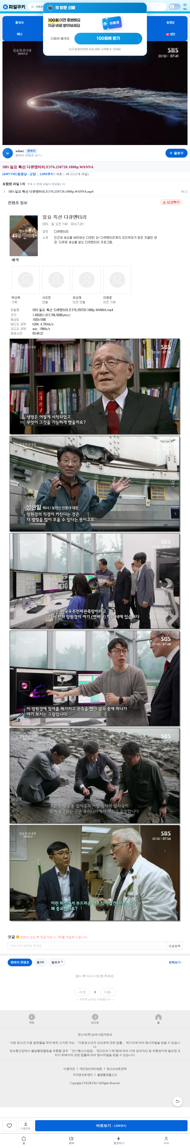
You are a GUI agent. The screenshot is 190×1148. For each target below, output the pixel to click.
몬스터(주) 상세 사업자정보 (95, 1034)
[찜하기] (9, 1125)
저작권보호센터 (83, 1074)
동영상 (170, 22)
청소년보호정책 (117, 1069)
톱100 (19, 22)
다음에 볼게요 (60, 38)
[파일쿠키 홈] (14, 6)
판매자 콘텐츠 (20, 962)
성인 (170, 34)
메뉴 (185, 9)
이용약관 (69, 1069)
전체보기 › (175, 962)
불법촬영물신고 (107, 1074)
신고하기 (173, 202)
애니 (19, 34)
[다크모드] (175, 7)
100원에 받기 (108, 38)
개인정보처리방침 (90, 1069)
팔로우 (55, 962)
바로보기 (111, 1126)
